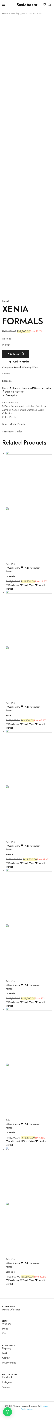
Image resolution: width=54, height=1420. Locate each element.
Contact (6, 1358)
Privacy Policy (9, 1362)
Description (11, 395)
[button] (7, 1411)
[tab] (29, 395)
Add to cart (14, 354)
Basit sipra (10, 1271)
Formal (5, 301)
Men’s (5, 1328)
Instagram (7, 1382)
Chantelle (10, 576)
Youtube (6, 1387)
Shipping (6, 1348)
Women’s (6, 1324)
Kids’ (4, 1333)
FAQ (4, 1353)
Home (5, 13)
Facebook (7, 1377)
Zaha (8, 715)
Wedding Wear (18, 13)
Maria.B (9, 854)
